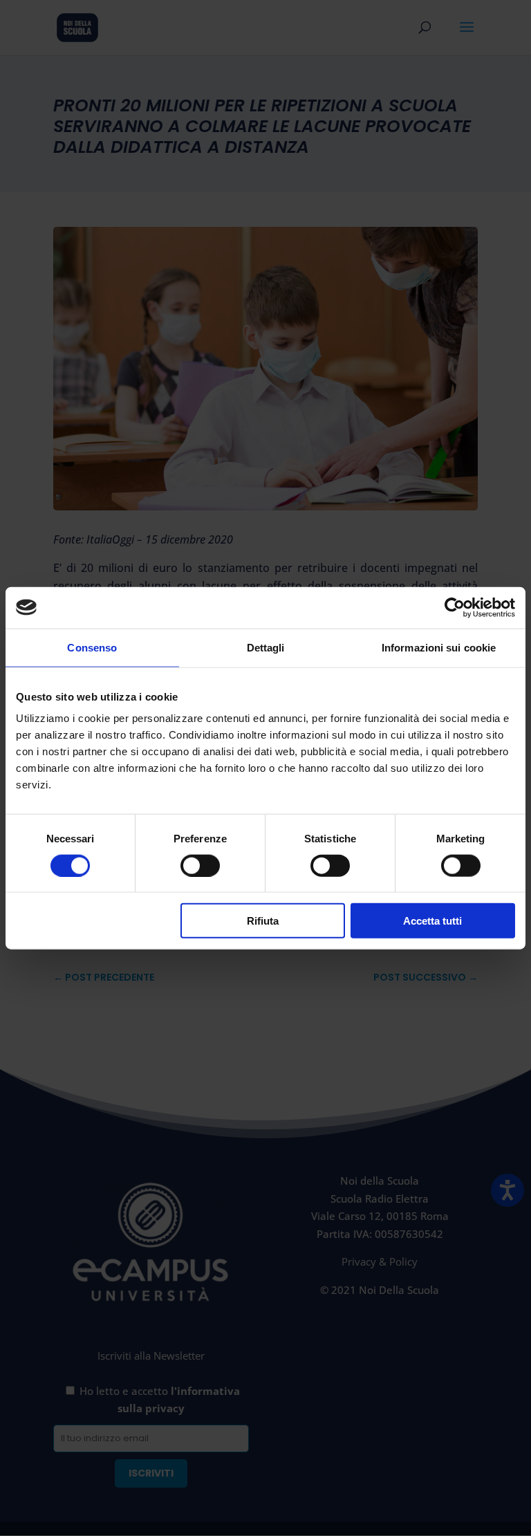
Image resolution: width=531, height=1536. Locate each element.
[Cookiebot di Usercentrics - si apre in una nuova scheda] (454, 607)
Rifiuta (263, 921)
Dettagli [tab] (266, 647)
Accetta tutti (432, 921)
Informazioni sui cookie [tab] (439, 647)
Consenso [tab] (92, 647)
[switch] (200, 865)
